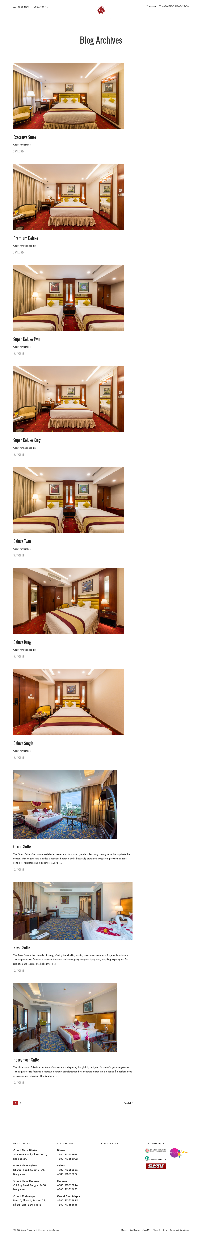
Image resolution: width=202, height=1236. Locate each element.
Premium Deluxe (25, 238)
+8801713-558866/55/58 (175, 6)
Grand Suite (22, 846)
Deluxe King (22, 642)
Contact (156, 1229)
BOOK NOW (23, 7)
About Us (146, 1229)
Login (152, 6)
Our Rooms (135, 1229)
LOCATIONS (40, 7)
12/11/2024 (18, 869)
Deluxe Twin (22, 541)
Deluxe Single (23, 743)
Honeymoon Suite (26, 1060)
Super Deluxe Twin (27, 339)
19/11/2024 (18, 353)
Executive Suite (24, 137)
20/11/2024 (18, 151)
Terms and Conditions (179, 1229)
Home (124, 1229)
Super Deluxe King (27, 440)
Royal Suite (21, 948)
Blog (165, 1229)
